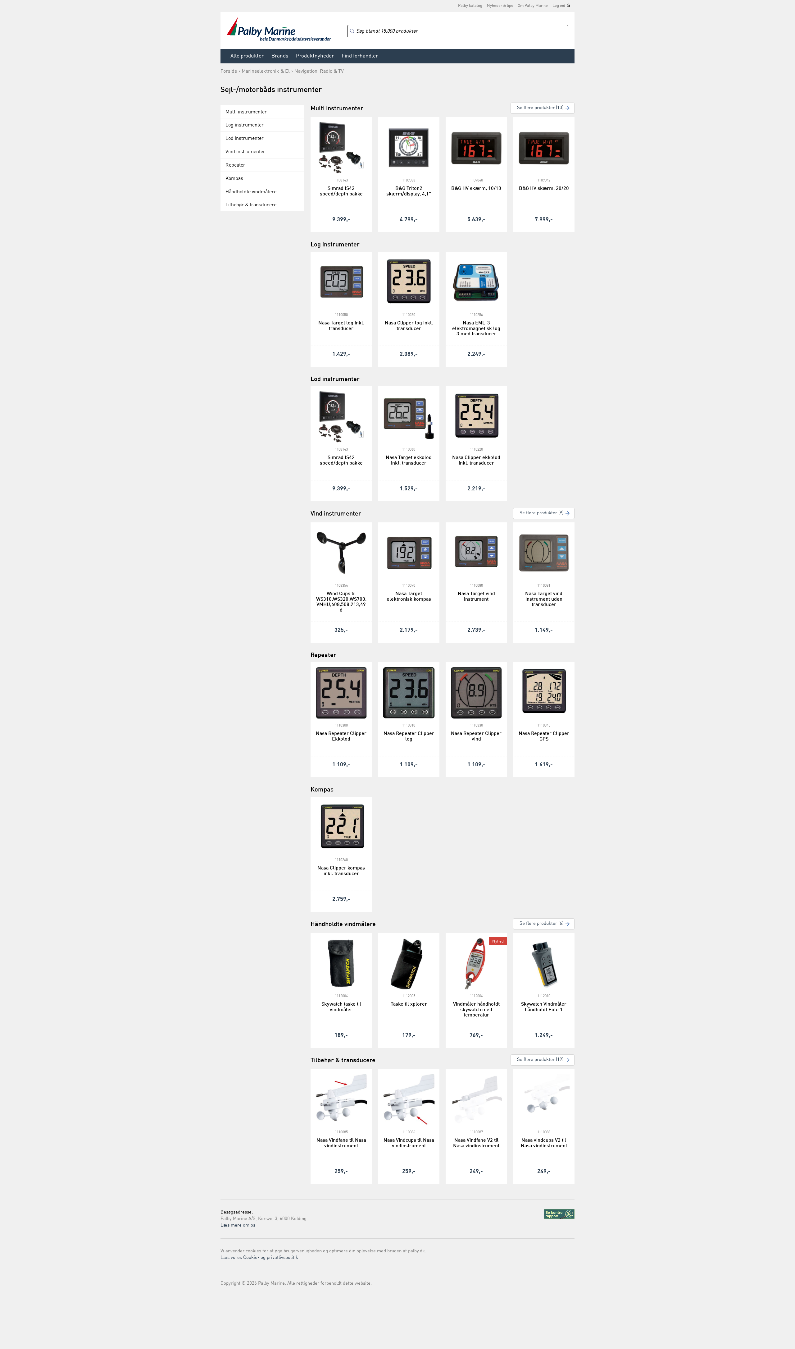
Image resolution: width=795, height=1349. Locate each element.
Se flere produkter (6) (541, 923)
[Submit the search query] (352, 31)
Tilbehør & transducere (250, 205)
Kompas (234, 178)
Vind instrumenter (245, 151)
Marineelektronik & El (266, 71)
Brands (279, 56)
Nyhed (498, 941)
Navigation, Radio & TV (319, 71)
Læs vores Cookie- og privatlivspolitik (259, 1257)
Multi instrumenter (246, 112)
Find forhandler (360, 56)
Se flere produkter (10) (540, 108)
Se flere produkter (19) (540, 1060)
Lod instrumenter (244, 138)
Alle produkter (247, 56)
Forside (228, 71)
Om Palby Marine (533, 6)
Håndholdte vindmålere (250, 192)
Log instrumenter (244, 125)
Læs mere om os (237, 1225)
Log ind (558, 6)
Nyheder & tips (500, 6)
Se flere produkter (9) (541, 513)
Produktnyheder (315, 56)
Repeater (235, 165)
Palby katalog (470, 6)
